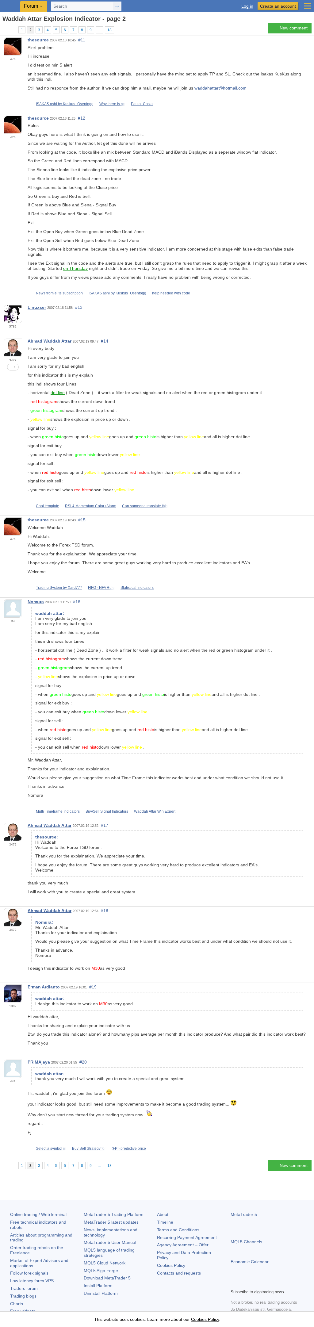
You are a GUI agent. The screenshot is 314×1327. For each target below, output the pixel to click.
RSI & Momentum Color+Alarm (90, 506)
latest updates (111, 1222)
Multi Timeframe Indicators (58, 811)
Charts (16, 1303)
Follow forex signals (29, 1273)
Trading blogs (23, 1296)
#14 (104, 341)
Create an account (278, 6)
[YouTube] (263, 1283)
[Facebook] (234, 1283)
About (162, 1214)
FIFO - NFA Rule (101, 587)
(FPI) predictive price (129, 1148)
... (99, 30)
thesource (38, 39)
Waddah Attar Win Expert (154, 811)
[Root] (4, 29)
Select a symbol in (51, 1148)
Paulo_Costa (142, 104)
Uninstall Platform (101, 1293)
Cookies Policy (171, 1265)
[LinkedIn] (273, 1283)
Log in (247, 6)
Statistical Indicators (137, 587)
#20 (83, 1062)
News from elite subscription (59, 293)
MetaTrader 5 (244, 1214)
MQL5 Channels (246, 1241)
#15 (82, 519)
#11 (81, 39)
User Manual (110, 1242)
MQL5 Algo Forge (101, 1270)
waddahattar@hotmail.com (220, 88)
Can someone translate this (145, 506)
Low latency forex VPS (32, 1280)
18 (109, 30)
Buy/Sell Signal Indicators (107, 811)
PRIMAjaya (39, 1062)
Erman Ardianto (44, 986)
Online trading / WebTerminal (38, 1214)
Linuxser (37, 307)
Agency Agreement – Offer (183, 1244)
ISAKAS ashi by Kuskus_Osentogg (65, 104)
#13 (78, 307)
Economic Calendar (250, 1261)
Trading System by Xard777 (59, 587)
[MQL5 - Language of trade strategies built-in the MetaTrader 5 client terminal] (11, 6)
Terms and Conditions (178, 1229)
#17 (104, 825)
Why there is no (112, 104)
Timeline (165, 1222)
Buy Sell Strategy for (89, 1148)
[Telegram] (244, 1283)
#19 (93, 986)
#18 (104, 910)
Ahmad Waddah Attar (49, 341)
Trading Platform (114, 1214)
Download (107, 1277)
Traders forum (24, 1288)
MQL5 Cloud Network (104, 1262)
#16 (76, 601)
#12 (81, 118)
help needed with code (171, 293)
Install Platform (98, 1285)
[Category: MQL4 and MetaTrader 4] (11, 29)
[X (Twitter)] (254, 1283)
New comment (294, 27)
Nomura (36, 601)
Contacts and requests (179, 1273)
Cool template (47, 506)
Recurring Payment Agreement (187, 1237)
